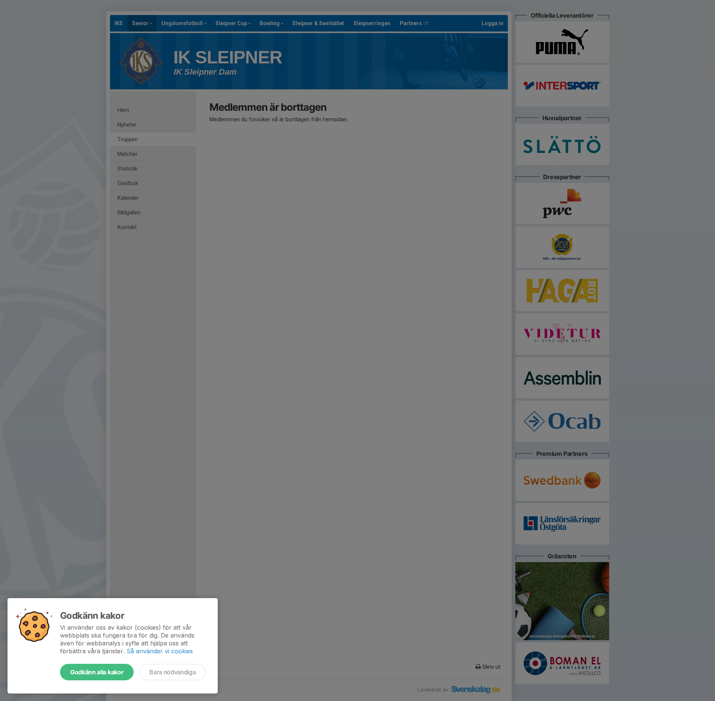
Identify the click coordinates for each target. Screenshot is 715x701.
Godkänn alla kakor (96, 672)
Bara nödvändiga (172, 672)
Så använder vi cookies (159, 651)
